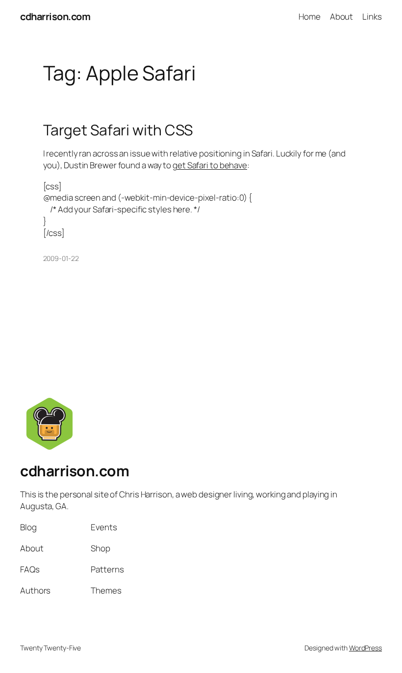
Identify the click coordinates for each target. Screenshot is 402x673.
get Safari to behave (210, 165)
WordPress (365, 647)
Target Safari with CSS (118, 130)
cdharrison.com (55, 16)
